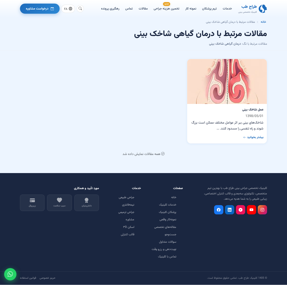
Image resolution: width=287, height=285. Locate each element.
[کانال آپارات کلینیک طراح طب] (240, 209)
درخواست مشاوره (37, 8)
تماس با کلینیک (167, 256)
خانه (263, 22)
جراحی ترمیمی (126, 212)
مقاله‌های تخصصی (165, 227)
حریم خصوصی (47, 278)
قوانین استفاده (28, 278)
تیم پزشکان (209, 8)
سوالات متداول (167, 242)
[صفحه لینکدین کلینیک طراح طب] (229, 209)
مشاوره (130, 219)
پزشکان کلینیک (167, 212)
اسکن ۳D (128, 227)
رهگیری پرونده (110, 8)
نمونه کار (190, 8)
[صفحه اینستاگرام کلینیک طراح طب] (262, 209)
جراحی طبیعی (126, 197)
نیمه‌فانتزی (128, 205)
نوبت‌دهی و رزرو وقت (164, 249)
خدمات (227, 8)
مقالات (143, 8)
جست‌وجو (170, 234)
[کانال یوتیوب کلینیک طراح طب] (251, 209)
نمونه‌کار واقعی (167, 219)
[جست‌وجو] (80, 8)
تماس (129, 8)
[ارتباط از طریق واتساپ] (10, 274)
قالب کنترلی (127, 234)
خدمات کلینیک (167, 205)
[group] (68, 9)
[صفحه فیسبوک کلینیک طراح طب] (218, 209)
